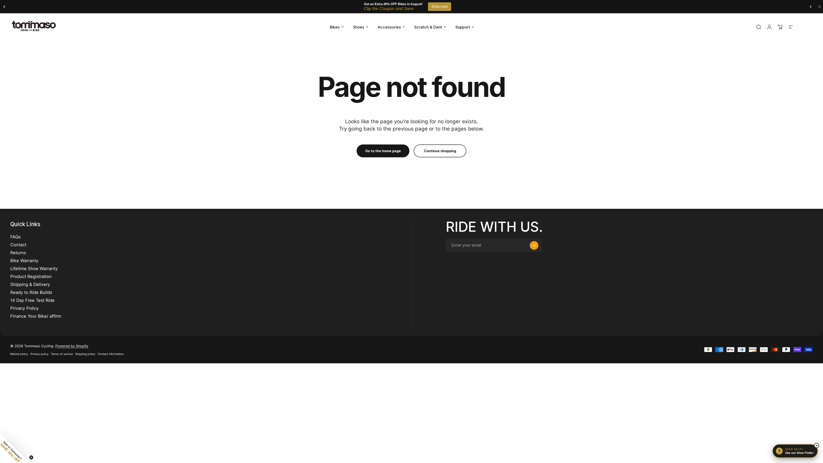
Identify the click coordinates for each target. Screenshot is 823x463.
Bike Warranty (24, 260)
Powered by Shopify (71, 346)
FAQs (15, 236)
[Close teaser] (31, 457)
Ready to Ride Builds (31, 292)
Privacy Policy (24, 308)
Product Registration (31, 276)
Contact (18, 244)
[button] (15, 448)
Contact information (111, 354)
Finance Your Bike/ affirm (35, 316)
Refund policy (19, 354)
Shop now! (439, 6)
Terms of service (62, 354)
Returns (18, 252)
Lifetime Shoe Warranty (34, 268)
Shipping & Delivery (30, 284)
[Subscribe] (534, 245)
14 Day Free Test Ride (32, 300)
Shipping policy (85, 354)
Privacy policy (39, 354)
